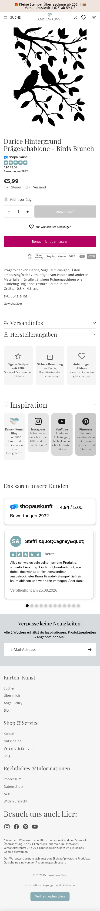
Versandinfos (26, 322)
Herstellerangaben (33, 334)
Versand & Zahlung (18, 748)
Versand (39, 187)
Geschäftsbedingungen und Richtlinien (50, 885)
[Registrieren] (89, 649)
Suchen (9, 688)
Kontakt (10, 733)
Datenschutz (13, 786)
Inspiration (28, 404)
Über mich (12, 695)
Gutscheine (12, 741)
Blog (87, 376)
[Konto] (75, 17)
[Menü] (5, 17)
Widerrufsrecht (15, 801)
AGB (7, 794)
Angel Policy (13, 703)
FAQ (7, 756)
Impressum (12, 779)
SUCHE (15, 17)
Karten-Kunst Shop (55, 875)
